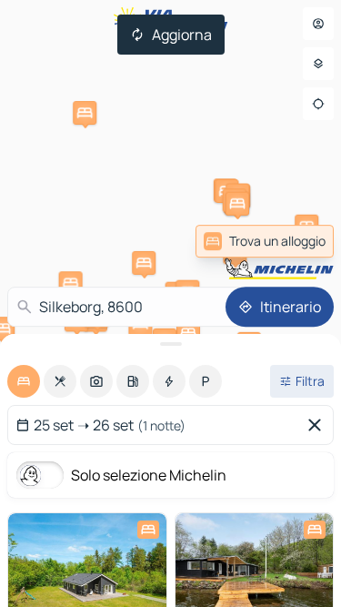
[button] (143, 263)
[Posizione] (318, 103)
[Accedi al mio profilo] (318, 23)
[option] (23, 381)
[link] (289, 241)
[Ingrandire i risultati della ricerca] (170, 344)
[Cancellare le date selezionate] (318, 425)
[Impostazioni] (318, 63)
